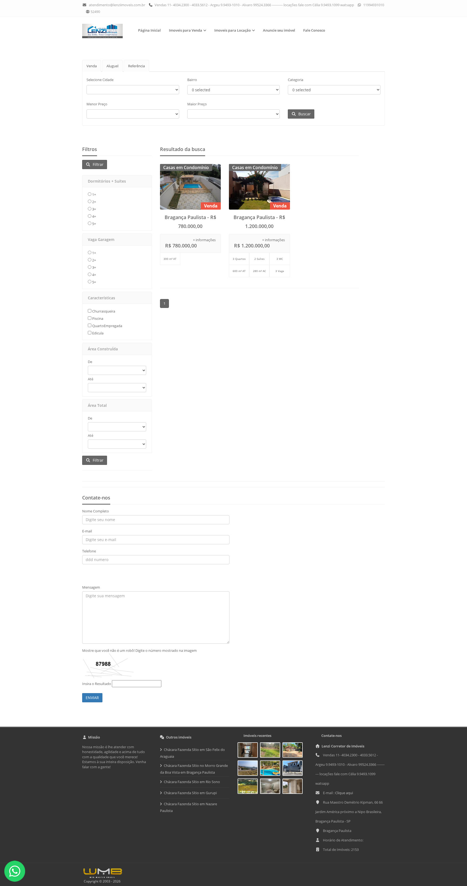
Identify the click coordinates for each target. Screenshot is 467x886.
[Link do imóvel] (249, 751)
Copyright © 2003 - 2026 (101, 881)
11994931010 (373, 4)
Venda (91, 65)
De (90, 361)
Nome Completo (95, 511)
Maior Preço (197, 104)
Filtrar (97, 164)
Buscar (303, 113)
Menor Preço (96, 104)
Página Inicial (149, 30)
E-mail (87, 531)
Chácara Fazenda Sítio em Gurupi (190, 792)
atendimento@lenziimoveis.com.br (117, 4)
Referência (136, 65)
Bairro (192, 79)
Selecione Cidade (100, 79)
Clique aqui (344, 792)
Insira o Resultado (96, 683)
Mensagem (91, 587)
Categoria (295, 79)
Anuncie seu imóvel (279, 30)
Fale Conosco (314, 30)
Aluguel (112, 65)
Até (90, 379)
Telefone (89, 551)
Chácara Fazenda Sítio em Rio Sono (192, 781)
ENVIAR (92, 697)
